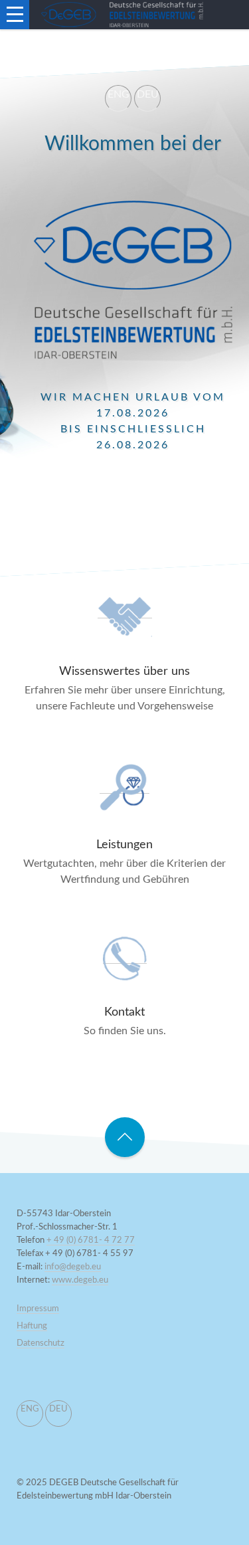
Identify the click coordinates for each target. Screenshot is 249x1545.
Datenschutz (40, 1343)
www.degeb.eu (80, 1280)
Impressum (38, 1309)
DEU (148, 94)
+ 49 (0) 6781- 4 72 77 (90, 1240)
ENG (118, 94)
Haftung (32, 1326)
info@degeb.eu (72, 1267)
